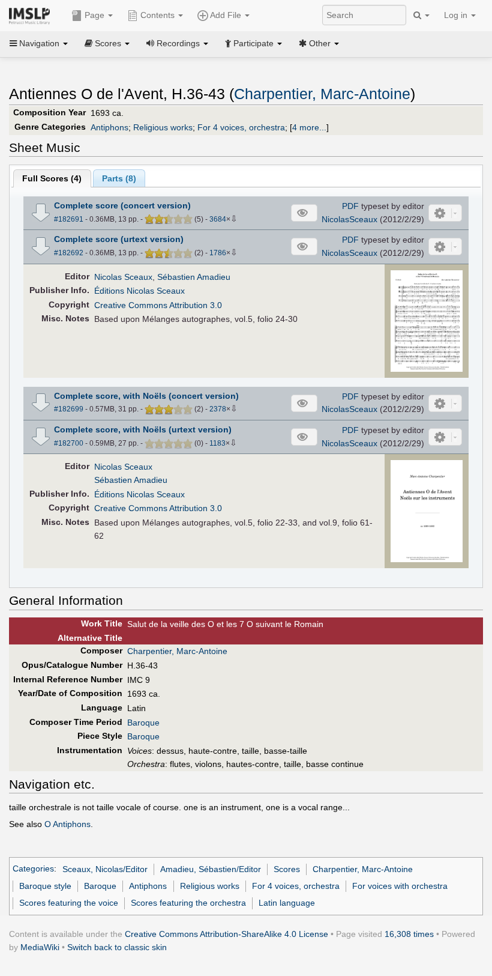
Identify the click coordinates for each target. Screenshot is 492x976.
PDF (350, 206)
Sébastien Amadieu (193, 277)
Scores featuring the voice (68, 903)
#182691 (68, 219)
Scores (287, 869)
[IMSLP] (32, 15)
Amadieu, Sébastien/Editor (210, 869)
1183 (217, 443)
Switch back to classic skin (117, 947)
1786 (217, 253)
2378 (217, 409)
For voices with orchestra (400, 886)
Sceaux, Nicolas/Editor (105, 869)
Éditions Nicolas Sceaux (139, 291)
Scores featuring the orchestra (188, 903)
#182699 (68, 409)
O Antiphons (67, 824)
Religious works (163, 127)
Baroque (143, 722)
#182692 (68, 253)
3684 (217, 219)
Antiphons (109, 127)
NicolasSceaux (349, 219)
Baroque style (45, 886)
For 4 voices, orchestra (241, 127)
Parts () (119, 178)
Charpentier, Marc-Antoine (322, 94)
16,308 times (409, 934)
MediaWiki (39, 947)
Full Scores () (52, 178)
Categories (33, 869)
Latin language (287, 903)
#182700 (68, 443)
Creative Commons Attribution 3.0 (158, 305)
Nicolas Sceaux (123, 277)
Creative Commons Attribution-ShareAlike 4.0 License (226, 934)
